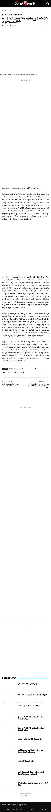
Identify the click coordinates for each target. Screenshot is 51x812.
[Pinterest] (15, 36)
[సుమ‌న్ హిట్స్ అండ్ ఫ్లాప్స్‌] (9, 764)
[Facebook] (4, 36)
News (10, 11)
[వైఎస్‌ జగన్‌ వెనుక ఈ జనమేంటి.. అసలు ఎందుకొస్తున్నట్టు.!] (9, 720)
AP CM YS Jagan (14, 369)
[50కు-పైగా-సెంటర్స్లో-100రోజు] (9, 709)
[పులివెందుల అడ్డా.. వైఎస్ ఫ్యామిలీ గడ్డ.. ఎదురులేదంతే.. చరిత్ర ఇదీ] (9, 753)
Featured (6, 15)
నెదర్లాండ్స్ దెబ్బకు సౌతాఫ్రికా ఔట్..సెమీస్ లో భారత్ (10, 385)
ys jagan (15, 372)
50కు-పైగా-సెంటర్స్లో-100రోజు (28, 706)
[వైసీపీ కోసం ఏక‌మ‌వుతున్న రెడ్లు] (9, 687)
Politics (18, 15)
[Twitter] (10, 36)
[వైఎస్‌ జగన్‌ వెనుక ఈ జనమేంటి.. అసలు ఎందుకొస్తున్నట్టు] (9, 731)
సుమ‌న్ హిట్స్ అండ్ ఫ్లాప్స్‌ (26, 761)
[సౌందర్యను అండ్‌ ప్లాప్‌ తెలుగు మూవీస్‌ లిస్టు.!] (9, 698)
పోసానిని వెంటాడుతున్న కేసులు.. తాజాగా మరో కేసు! (33, 784)
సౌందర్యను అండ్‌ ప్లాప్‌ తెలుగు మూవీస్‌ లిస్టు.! (32, 695)
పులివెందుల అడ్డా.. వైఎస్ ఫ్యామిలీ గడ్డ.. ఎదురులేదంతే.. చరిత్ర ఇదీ (30, 751)
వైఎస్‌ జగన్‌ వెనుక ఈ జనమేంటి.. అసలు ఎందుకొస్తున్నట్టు (31, 729)
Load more (25, 795)
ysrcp (22, 372)
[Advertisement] (25, 106)
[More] (26, 36)
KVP (4, 372)
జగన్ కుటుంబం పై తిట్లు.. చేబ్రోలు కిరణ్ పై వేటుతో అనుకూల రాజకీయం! (31, 773)
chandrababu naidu (36, 369)
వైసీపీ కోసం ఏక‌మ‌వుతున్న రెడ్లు (28, 684)
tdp (9, 372)
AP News (25, 369)
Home (4, 11)
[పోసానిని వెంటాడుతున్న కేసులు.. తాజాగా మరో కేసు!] (9, 786)
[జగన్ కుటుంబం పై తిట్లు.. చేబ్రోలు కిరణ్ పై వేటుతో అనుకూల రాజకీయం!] (9, 775)
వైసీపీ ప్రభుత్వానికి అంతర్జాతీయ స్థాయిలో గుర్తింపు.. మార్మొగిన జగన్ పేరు (38, 386)
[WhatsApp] (21, 36)
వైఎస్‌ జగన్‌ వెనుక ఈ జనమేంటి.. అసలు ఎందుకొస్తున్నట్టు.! (31, 718)
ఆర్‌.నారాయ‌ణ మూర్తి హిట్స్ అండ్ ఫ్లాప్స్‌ (30, 739)
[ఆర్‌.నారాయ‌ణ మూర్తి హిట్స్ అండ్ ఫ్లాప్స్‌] (9, 742)
